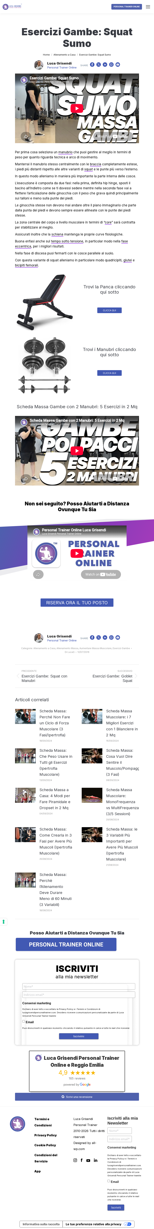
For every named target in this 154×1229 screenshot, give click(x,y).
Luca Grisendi (59, 63)
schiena (57, 234)
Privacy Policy (66, 1009)
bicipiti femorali (26, 265)
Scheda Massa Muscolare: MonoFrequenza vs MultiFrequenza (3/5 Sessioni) (122, 802)
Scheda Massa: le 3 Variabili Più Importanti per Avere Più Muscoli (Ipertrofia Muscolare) (122, 844)
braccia (95, 164)
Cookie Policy (45, 1145)
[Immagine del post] (25, 716)
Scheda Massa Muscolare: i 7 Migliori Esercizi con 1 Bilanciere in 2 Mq (122, 723)
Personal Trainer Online (62, 67)
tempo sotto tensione (67, 241)
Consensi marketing (36, 1003)
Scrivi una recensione (78, 1097)
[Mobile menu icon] (148, 7)
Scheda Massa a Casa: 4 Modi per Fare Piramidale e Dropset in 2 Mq (54, 799)
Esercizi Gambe (121, 648)
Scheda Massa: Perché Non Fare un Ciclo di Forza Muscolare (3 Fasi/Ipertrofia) (54, 723)
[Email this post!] (118, 65)
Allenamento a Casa (44, 648)
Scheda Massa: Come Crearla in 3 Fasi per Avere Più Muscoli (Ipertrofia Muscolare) (55, 841)
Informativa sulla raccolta (41, 1224)
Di (70, 652)
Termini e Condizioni (87, 1009)
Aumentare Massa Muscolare (95, 648)
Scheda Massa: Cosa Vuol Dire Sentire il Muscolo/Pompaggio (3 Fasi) (124, 762)
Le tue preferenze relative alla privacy (93, 1224)
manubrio (65, 152)
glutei (127, 260)
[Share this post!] (92, 65)
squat (88, 169)
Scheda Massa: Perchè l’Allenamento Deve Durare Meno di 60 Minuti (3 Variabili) (55, 889)
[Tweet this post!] (98, 65)
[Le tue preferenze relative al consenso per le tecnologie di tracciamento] (3, 921)
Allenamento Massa (67, 648)
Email (30, 1022)
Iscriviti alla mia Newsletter (122, 1120)
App (37, 1171)
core (108, 222)
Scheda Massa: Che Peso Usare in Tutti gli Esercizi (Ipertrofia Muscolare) (55, 762)
